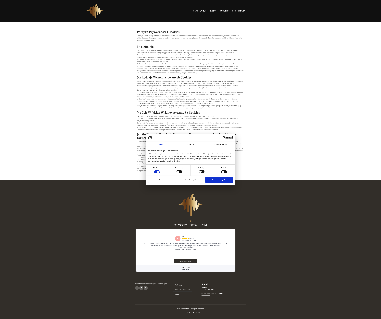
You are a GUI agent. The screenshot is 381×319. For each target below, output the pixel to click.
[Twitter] (141, 288)
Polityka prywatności (182, 289)
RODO (177, 294)
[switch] (179, 171)
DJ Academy (224, 11)
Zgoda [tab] (161, 144)
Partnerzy (178, 285)
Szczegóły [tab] (190, 144)
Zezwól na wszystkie (219, 180)
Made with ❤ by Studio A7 (190, 313)
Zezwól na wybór (190, 180)
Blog (234, 11)
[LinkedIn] (146, 288)
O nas (195, 11)
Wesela (203, 11)
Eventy (213, 11)
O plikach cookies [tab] (220, 144)
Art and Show (185, 267)
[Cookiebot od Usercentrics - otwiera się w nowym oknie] (224, 137)
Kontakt (241, 11)
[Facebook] (137, 288)
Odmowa (162, 180)
